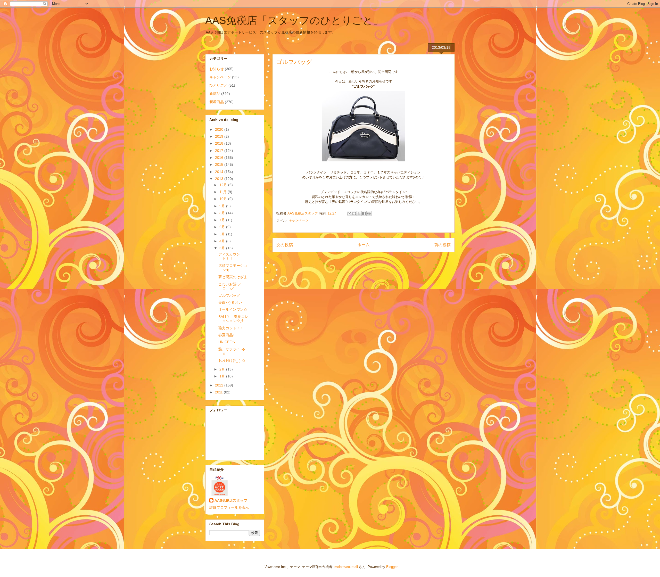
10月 (223, 199)
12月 (223, 185)
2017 (219, 151)
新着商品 (216, 102)
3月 (222, 248)
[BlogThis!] (354, 213)
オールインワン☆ (232, 309)
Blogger (391, 567)
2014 (219, 172)
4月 (222, 241)
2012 (219, 385)
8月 (222, 213)
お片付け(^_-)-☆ (231, 360)
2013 (219, 179)
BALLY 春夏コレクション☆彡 (233, 319)
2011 (219, 392)
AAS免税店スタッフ (230, 500)
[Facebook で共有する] (364, 213)
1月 (222, 376)
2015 (219, 164)
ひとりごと (218, 85)
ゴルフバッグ (229, 295)
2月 (222, 369)
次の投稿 (284, 245)
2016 (219, 157)
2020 (219, 129)
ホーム (363, 245)
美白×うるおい (230, 302)
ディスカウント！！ (229, 256)
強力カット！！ (231, 328)
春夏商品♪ (226, 335)
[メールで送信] (349, 213)
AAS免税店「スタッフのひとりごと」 (294, 20)
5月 (222, 234)
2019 (219, 136)
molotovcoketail (346, 567)
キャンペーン (298, 220)
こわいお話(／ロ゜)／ (229, 286)
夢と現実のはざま (232, 277)
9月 (222, 206)
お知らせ (216, 69)
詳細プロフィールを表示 (229, 507)
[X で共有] (359, 213)
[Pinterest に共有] (369, 213)
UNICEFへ (226, 342)
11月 (223, 192)
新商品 (214, 94)
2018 (219, 143)
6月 (222, 227)
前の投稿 (442, 245)
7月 (222, 220)
